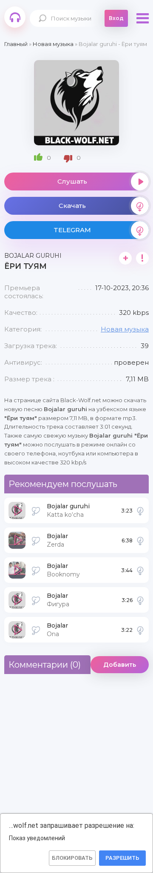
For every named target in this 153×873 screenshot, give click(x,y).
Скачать (72, 206)
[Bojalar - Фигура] (140, 599)
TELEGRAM (72, 230)
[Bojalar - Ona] (140, 629)
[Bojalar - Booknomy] (140, 570)
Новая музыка (125, 329)
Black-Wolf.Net (15, 17)
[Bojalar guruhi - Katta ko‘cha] (140, 510)
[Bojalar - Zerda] (140, 540)
